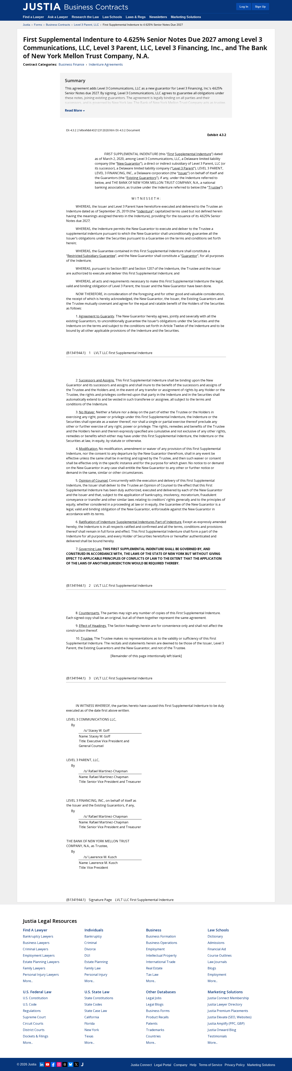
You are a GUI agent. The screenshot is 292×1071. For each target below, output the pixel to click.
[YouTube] (47, 1064)
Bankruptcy (93, 936)
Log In (244, 6)
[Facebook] (53, 1064)
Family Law (92, 968)
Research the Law (85, 17)
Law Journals (217, 962)
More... (28, 981)
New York (91, 1030)
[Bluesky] (70, 1064)
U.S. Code (30, 1004)
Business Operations (161, 943)
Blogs (212, 968)
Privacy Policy (235, 1065)
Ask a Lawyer (58, 17)
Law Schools (112, 17)
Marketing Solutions (186, 17)
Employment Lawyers (39, 955)
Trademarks (155, 1030)
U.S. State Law (96, 991)
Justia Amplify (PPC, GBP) (226, 1023)
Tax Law (152, 974)
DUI (87, 955)
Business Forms (158, 1011)
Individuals (93, 930)
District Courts (33, 1030)
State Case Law (95, 1011)
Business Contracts (58, 24)
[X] (76, 1064)
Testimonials (217, 1036)
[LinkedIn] (41, 1064)
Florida (89, 1023)
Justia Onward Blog (222, 1030)
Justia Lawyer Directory (225, 1004)
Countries (153, 1036)
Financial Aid (217, 949)
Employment (155, 949)
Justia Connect (141, 1065)
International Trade (160, 962)
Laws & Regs (136, 17)
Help (193, 1065)
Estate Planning (96, 962)
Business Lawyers (36, 943)
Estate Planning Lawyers (41, 962)
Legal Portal (162, 1065)
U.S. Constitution (35, 998)
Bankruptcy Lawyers (38, 936)
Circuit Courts (33, 1023)
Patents (152, 1023)
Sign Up (260, 6)
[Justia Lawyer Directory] (82, 1064)
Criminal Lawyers (35, 949)
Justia (26, 24)
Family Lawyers (34, 968)
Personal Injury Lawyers (41, 974)
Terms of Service (210, 1065)
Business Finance (71, 64)
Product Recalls (157, 1017)
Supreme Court (34, 1017)
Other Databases (161, 991)
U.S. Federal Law (37, 991)
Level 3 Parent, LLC (86, 24)
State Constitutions (98, 998)
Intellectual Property (161, 955)
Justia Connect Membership (228, 998)
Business (153, 930)
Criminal (90, 943)
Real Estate (154, 968)
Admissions (216, 943)
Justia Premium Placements (228, 1011)
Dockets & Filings (35, 1036)
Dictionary (215, 936)
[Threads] (64, 1064)
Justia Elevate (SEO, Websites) (229, 1017)
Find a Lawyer (33, 17)
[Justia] (42, 6)
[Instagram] (59, 1064)
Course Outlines (220, 955)
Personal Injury (95, 974)
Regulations (32, 1011)
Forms (38, 24)
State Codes (93, 1004)
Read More (73, 110)
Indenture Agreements (106, 64)
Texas (88, 1036)
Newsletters (158, 17)
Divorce (90, 949)
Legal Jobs (153, 998)
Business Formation (161, 936)
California (91, 1017)
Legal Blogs (154, 1004)
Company (180, 1065)
